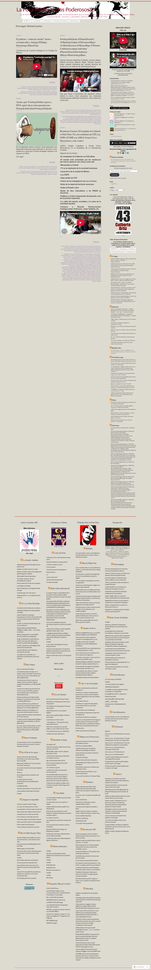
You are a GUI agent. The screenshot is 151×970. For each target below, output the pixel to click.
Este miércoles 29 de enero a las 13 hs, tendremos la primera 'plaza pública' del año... (28, 867)
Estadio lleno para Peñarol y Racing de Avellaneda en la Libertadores (116, 592)
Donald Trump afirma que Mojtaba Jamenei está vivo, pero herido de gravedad (123, 377)
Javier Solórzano (65, 268)
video (48, 89)
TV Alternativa (46, 21)
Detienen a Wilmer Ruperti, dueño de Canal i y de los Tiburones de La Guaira (117, 797)
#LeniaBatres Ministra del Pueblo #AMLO (87, 677)
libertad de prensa (88, 121)
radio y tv (50, 174)
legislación (46, 88)
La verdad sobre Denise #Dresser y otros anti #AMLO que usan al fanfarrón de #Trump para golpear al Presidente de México (123, 94)
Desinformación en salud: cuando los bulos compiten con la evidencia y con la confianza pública (88, 609)
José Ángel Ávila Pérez (82, 268)
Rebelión (89, 548)
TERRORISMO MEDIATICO (112, 687)
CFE (69, 258)
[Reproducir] (113, 143)
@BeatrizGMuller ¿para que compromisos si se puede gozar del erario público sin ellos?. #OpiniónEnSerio (122, 275)
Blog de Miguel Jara (89, 563)
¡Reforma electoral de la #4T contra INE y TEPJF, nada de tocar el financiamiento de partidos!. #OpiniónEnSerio (123, 265)
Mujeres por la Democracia (89, 736)
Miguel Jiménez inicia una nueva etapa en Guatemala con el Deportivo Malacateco (116, 601)
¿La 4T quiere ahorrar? (82, 701)
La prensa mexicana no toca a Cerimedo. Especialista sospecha (87, 742)
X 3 (47, 575)
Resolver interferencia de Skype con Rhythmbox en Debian (56, 830)
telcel (63, 280)
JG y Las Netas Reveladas (30, 603)
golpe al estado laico (86, 267)
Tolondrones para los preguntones (56, 570)
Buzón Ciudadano (30, 737)
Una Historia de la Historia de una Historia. (29, 608)
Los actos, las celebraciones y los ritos (27, 807)
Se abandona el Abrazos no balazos (86, 717)
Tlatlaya (55, 94)
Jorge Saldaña (73, 268)
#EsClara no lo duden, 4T (53, 870)
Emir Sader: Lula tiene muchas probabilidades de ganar (25, 580)
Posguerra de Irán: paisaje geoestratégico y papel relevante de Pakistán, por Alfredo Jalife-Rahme (29, 721)
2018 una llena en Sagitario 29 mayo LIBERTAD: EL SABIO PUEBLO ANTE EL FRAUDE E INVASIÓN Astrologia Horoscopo (87, 906)
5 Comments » (53, 169)
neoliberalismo (76, 250)
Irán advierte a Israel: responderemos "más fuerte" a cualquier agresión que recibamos (88, 864)
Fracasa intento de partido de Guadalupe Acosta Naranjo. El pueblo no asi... (87, 667)
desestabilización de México (68, 262)
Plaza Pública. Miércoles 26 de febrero (27, 860)
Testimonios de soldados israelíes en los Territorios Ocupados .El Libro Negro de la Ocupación (57, 785)
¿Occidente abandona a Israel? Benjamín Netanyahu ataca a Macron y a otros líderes (88, 869)
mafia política (69, 271)
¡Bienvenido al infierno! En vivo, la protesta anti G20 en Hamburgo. (28, 764)
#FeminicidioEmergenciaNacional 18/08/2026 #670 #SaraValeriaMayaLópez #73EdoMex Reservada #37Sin (122, 478)
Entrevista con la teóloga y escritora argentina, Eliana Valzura (85, 803)
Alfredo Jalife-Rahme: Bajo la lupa (26, 576)
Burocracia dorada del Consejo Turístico (57, 699)
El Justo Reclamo (119, 674)
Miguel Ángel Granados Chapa (87, 272)
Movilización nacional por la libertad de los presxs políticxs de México (58, 835)
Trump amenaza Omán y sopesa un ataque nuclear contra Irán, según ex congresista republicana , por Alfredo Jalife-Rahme (29, 683)
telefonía (67, 280)
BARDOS (107, 731)
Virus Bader (60, 793)
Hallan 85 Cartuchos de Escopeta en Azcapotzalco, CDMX (120, 323)
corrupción (28, 87)
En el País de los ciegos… (30, 752)
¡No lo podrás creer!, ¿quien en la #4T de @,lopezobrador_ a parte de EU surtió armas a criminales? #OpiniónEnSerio (122, 284)
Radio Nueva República (117, 157)
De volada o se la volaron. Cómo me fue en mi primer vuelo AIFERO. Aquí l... (88, 658)
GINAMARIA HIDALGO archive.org (55, 900)
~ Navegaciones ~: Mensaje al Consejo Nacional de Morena (57, 723)
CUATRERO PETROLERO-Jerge (54, 902)
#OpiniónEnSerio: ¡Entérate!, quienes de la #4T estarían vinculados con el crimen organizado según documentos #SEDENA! (123, 289)
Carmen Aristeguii (37, 91)
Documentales (37, 21)
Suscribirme (114, 175)
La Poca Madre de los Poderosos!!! (56, 10)
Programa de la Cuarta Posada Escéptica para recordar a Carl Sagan (116, 762)
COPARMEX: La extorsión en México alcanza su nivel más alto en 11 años (123, 390)
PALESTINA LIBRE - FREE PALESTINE (114, 699)
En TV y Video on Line (91, 247)
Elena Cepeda (79, 264)
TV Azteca (82, 280)
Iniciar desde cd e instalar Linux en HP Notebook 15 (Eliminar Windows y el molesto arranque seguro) (58, 813)
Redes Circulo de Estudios (118, 617)
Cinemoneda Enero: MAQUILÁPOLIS (27, 863)
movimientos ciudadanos (73, 274)
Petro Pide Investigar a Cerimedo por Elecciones (123, 340)
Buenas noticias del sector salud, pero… (87, 760)
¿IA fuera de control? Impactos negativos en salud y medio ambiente (88, 586)
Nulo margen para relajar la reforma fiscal (28, 812)
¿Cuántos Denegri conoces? (54, 565)
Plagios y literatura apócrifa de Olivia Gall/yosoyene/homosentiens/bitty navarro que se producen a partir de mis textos (87, 790)
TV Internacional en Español (60, 21)
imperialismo (69, 249)
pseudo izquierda (90, 275)
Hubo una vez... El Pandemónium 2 (115, 752)
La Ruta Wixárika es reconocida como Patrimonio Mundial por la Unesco (115, 588)
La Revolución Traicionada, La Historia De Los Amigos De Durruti (57, 757)
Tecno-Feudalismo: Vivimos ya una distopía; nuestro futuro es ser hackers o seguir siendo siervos (122, 82)
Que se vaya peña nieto (39, 94)
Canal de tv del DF (77, 257)
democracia (49, 87)
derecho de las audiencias (66, 121)
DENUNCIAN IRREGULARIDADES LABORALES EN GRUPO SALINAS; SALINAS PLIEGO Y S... (88, 663)
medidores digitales (86, 271)
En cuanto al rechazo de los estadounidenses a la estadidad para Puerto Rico (27, 781)
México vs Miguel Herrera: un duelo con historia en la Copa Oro (116, 606)
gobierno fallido (89, 265)
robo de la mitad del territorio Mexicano (72, 278)
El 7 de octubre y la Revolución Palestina (87, 860)
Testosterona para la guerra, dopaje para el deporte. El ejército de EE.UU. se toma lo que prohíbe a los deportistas (88, 598)
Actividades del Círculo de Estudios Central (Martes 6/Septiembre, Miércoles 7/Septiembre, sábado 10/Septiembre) (117, 644)
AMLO (67, 246)
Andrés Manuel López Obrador (93, 254)
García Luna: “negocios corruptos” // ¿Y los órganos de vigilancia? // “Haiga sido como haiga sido (58, 916)
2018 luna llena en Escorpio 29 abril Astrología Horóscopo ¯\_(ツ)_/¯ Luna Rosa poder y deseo (88, 930)
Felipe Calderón (81, 265)
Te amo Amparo (50, 567)
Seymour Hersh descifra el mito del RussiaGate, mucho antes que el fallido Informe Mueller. (28, 759)
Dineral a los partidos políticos (84, 746)
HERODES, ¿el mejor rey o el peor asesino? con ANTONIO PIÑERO (58, 910)
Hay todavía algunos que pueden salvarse (29, 819)
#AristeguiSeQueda (72, 116)
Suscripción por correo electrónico (117, 166)
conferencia (54, 91)
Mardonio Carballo (65, 122)
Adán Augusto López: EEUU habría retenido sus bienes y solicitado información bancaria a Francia (123, 360)
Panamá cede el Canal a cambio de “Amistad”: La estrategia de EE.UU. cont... (87, 638)
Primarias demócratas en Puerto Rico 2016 (29, 788)
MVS (78, 122)
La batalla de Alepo (22, 786)
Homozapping (119, 564)
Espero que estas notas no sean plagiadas (29, 822)
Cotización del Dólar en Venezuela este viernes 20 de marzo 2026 (116, 786)
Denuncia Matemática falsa (83, 816)
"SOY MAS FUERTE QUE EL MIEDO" (114, 684)
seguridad (39, 89)
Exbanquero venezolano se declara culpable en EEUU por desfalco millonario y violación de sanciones (117, 781)
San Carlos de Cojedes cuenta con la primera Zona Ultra (115, 821)
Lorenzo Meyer (97, 121)
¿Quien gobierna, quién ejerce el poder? (28, 791)
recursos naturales (96, 250)
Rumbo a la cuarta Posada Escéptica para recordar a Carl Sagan (117, 767)
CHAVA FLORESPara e (52, 888)
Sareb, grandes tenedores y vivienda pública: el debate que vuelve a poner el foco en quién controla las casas (87, 616)
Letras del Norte (60, 552)
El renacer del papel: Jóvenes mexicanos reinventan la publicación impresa (116, 570)
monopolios (98, 272)
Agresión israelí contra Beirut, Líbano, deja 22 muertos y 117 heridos (88, 841)
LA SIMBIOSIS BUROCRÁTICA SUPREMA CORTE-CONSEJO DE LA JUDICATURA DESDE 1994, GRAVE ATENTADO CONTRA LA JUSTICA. (58, 636)
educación (82, 247)
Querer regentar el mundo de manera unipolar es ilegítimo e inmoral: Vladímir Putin (88, 950)
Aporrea (118, 774)
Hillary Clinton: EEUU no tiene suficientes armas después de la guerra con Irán (123, 381)
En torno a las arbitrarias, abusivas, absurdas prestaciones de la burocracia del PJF (58, 624)
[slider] (132, 143)
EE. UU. (86, 262)
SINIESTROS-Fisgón (51, 923)
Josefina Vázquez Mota (93, 268)
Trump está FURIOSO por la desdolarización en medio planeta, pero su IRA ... (88, 649)
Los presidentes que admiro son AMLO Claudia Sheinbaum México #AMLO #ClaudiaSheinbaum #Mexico (87, 673)
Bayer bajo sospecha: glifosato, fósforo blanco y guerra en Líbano (87, 621)
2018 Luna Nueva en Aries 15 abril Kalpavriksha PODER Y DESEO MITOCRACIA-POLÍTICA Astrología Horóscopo (88, 945)
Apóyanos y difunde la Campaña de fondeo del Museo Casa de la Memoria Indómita (116, 627)
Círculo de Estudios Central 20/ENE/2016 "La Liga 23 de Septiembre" (117, 663)
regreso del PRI (49, 94)
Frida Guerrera (115, 425)
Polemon (114, 400)
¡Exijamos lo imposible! (30, 799)
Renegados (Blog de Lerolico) (60, 883)
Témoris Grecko (98, 123)
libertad (51, 88)
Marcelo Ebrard (77, 271)
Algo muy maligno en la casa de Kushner (121, 384)
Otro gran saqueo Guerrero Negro (26, 804)
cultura (84, 246)
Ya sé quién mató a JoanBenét (84, 823)
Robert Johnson (50, 572)
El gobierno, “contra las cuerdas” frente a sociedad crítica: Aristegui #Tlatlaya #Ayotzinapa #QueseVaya (33, 42)
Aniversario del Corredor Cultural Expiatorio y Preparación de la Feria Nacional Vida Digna (29, 853)
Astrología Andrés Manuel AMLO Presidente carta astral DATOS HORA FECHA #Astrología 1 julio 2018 (88, 900)
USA (97, 280)
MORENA (64, 274)
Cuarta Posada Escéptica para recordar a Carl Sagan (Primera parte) (116, 758)
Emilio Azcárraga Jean (88, 264)
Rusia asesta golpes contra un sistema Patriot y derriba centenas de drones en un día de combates (88, 836)
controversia (27, 166)
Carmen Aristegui (87, 118)
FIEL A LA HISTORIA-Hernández (54, 897)
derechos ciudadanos (21, 173)
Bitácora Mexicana (65, 255)
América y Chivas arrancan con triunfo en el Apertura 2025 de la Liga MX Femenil (117, 574)
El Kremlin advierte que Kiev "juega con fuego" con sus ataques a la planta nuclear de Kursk (88, 881)
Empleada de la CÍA (81, 821)
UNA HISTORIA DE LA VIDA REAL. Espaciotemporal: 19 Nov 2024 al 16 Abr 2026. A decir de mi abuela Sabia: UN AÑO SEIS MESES (29, 618)
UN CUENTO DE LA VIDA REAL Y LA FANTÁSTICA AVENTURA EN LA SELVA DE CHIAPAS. (28, 657)
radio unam (70, 277)
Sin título (19, 794)
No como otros (80, 728)
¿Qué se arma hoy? (51, 577)
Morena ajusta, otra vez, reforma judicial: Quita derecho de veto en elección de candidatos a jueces (87, 847)
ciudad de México (75, 258)
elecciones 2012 (72, 264)
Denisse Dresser (84, 119)
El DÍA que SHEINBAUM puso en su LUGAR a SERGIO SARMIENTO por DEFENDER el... (88, 634)
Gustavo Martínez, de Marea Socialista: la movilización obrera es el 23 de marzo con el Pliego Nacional (117, 827)
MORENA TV (27, 21)
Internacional (83, 249)
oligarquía (94, 274)
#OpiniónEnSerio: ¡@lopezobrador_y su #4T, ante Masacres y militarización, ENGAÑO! (123, 297)
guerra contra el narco (39, 93)
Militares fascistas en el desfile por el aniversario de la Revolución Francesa (27, 711)
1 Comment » (54, 89)
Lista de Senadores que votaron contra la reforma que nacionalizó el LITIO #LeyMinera (123, 101)
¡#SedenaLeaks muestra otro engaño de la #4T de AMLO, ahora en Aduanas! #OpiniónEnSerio (123, 279)
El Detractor (118, 726)
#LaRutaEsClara (50, 865)
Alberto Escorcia (97, 116)
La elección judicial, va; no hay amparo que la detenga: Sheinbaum (87, 852)
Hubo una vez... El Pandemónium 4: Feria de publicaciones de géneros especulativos (117, 744)
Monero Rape (73, 122)
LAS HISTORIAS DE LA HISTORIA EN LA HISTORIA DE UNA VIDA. (27, 651)
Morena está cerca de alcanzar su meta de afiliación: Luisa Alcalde (121, 420)
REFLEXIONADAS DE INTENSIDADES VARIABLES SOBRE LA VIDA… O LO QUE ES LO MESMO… (28, 630)
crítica (70, 259)
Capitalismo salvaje (86, 257)
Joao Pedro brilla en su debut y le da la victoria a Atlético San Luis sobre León (115, 579)
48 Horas (19, 772)
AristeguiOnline (79, 118)
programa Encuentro (80, 275)
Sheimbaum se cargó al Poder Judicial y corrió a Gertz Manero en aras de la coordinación (87, 706)
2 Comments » (97, 114)
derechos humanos (28, 93)
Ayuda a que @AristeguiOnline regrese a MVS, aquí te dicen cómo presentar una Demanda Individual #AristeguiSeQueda (34, 105)
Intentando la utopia (60, 739)
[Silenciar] (129, 143)
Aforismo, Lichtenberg (82, 818)
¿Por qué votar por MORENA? (113, 679)
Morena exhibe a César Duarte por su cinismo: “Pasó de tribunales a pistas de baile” (123, 413)
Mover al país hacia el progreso (26, 824)
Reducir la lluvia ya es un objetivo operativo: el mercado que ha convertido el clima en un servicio (88, 592)
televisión (98, 113)
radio (89, 113)
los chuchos (89, 270)
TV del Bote (115, 256)
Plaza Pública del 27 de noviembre (26, 878)
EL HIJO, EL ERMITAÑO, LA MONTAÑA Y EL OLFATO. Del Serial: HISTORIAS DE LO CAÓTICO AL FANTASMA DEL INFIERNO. (28, 641)
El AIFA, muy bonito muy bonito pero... (86, 731)
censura (95, 118)
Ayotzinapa (29, 91)
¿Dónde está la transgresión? (54, 580)
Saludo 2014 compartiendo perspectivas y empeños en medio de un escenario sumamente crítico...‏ (29, 874)
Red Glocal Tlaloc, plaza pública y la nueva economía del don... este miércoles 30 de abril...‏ (28, 840)
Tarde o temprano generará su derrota (28, 827)
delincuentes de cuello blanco (39, 87)
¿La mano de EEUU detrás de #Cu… (124, 129)
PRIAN (34, 89)
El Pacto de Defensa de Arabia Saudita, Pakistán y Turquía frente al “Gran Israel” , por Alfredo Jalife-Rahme (28, 699)
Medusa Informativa (60, 846)
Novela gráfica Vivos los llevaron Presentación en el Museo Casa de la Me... (117, 632)
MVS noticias (44, 174)
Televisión (77, 280)
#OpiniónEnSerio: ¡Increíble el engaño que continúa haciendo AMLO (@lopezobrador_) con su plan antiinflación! (123, 301)
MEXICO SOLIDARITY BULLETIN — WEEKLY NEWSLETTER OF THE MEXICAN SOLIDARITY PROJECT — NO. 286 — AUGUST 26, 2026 (122, 310)
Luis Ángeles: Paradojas (23, 586)
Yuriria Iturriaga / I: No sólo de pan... (26, 593)
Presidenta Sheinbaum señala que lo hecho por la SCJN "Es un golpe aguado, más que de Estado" (87, 874)
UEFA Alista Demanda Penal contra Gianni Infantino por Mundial (122, 343)
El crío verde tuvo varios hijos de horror (28, 817)
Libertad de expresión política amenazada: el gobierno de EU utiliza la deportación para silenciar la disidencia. (122, 394)
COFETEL (82, 258)
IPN (100, 267)
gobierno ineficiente (27, 88)
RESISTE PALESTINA (110, 697)
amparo (28, 171)
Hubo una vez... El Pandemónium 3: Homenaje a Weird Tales (115, 748)
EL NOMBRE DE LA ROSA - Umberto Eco (116, 694)
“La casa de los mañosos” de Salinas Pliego (88, 776)
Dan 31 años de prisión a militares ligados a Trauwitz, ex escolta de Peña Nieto (122, 406)
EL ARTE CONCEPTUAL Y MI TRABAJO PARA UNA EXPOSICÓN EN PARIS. (28, 647)
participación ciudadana (86, 122)
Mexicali (73, 272)
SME (89, 278)
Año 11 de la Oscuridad (89, 683)
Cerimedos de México (82, 757)
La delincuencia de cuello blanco (55, 734)
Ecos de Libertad (60, 694)
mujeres (38, 168)
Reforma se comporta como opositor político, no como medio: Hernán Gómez (57, 728)
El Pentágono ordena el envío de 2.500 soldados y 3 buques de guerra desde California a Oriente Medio (116, 811)
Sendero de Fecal (89, 628)
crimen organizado (81, 110)
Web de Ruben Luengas (117, 357)
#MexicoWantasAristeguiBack (85, 116)
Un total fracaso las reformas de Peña (27, 814)
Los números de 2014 (52, 818)
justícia (41, 88)
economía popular (79, 262)
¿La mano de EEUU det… (120, 128)
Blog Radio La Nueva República (123, 146)
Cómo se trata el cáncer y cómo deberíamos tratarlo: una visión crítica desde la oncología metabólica (88, 570)
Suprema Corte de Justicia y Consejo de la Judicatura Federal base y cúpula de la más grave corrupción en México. (58, 651)
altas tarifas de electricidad (75, 254)
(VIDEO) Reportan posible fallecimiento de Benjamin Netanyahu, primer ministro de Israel (116, 792)
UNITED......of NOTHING (111, 702)
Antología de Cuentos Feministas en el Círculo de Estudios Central (115, 654)
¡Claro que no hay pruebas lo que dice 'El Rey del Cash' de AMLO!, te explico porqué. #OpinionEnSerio (123, 270)
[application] (123, 143)
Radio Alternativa (74, 21)
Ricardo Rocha (97, 277)
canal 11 (70, 257)
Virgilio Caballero (96, 281)
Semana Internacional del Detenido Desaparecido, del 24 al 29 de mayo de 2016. (117, 650)
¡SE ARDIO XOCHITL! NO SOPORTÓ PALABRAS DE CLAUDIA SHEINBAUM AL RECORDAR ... (86, 644)
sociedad (44, 89)
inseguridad (48, 93)
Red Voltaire (30, 664)
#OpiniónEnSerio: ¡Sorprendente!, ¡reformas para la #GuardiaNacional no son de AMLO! (123, 293)
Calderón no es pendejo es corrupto (79, 255)
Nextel (89, 274)
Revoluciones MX (89, 829)
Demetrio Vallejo (68, 261)
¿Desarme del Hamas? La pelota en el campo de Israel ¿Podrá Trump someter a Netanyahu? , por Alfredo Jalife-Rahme (28, 706)
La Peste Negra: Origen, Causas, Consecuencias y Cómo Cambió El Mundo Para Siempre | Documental (58, 893)
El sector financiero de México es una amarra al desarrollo (86, 772)
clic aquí (29, 553)
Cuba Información (118, 712)
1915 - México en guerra (53, 768)
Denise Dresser (53, 171)
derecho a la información (95, 119)
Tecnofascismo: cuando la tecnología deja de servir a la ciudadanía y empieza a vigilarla (87, 576)
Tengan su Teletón (58, 546)
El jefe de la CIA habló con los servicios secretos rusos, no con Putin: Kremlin (122, 374)
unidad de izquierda (90, 280)
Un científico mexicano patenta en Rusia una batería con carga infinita (116, 690)
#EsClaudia (49, 878)
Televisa (72, 280)
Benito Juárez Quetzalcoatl (60, 588)
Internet (94, 111)
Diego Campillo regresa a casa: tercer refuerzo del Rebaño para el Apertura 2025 (117, 597)
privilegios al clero (70, 275)
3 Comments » (97, 252)
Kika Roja (89, 888)
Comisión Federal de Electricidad (93, 258)
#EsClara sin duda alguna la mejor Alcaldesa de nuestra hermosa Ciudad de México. (58, 855)
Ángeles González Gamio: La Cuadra (27, 569)
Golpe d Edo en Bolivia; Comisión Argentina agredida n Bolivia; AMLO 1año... (58, 630)
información (36, 88)
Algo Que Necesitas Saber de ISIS (55, 760)
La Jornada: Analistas (30, 560)
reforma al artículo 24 (88, 277)
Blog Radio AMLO (116, 348)
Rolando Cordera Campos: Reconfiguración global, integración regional (29, 573)
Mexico (55, 88)
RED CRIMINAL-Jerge (51, 920)
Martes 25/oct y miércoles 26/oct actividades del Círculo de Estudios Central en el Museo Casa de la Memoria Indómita (117, 638)
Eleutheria (89, 782)
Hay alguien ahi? (51, 744)
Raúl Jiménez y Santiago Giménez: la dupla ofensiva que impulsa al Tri (117, 610)
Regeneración (115, 307)
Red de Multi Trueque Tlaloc (30, 833)
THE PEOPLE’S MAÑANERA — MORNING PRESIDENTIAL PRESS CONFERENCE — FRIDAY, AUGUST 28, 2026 (123, 315)
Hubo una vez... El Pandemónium (114, 754)
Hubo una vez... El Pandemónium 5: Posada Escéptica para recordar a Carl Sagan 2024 (117, 739)
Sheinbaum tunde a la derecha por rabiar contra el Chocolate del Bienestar (123, 403)
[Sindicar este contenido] (111, 157)
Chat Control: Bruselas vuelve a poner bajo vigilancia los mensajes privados (88, 604)
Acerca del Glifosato (81, 800)
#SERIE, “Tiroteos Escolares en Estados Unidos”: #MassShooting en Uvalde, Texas (88, 812)
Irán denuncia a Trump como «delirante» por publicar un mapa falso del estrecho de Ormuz (123, 386)
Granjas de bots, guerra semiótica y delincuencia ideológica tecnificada (86, 749)
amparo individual (69, 118)
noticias (78, 113)
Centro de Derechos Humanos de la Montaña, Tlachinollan (123, 201)
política (30, 89)
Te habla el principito (52, 582)
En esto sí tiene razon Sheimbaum (85, 710)
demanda (46, 171)
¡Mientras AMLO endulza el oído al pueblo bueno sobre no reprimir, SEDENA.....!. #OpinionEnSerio (123, 260)
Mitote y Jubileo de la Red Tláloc (25, 849)
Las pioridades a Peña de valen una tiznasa (29, 809)
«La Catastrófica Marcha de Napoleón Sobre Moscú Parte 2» (57, 906)
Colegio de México (46, 91)
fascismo (74, 265)
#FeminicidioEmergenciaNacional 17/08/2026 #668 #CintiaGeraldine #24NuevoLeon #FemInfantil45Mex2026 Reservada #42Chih (122, 483)
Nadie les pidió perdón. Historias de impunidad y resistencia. (115, 659)
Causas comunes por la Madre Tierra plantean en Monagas (115, 817)
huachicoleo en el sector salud (54, 720)
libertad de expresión (78, 121)
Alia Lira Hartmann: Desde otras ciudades (28, 583)
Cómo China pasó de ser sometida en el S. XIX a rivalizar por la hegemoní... (87, 654)
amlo (84, 254)
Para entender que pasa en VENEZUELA (57, 731)
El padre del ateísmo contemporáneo (56, 562)
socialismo (93, 278)
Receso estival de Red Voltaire (25, 669)
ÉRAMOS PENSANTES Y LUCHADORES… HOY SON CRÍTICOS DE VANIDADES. (28, 636)
